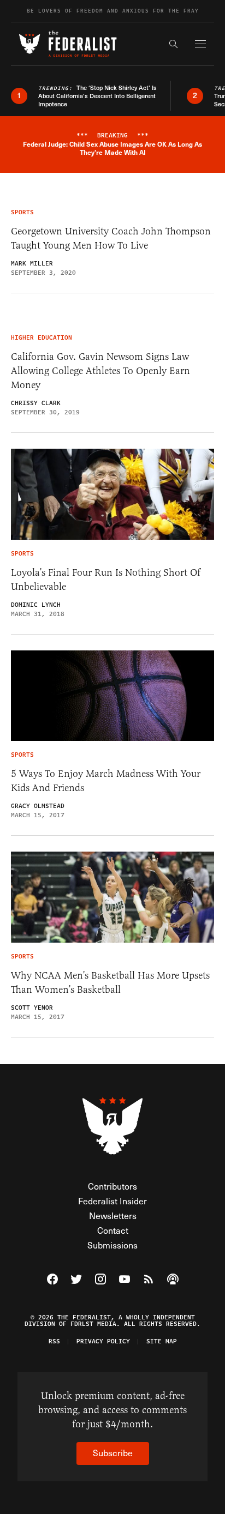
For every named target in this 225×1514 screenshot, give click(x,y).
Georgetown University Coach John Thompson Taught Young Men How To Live (111, 238)
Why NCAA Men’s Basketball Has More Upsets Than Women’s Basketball (110, 982)
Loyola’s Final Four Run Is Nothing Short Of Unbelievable (105, 579)
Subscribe (113, 1452)
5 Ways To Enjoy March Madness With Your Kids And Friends (105, 781)
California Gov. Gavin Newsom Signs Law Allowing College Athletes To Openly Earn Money (100, 371)
